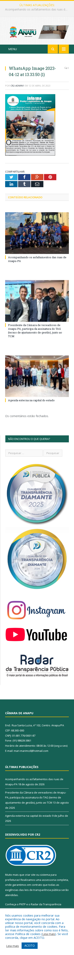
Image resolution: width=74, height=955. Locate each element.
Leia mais (48, 934)
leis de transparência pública (42, 890)
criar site (30, 875)
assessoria (49, 880)
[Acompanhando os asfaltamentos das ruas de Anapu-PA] (37, 233)
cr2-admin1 (17, 85)
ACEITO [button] (29, 945)
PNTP (22, 904)
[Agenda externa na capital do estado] (37, 376)
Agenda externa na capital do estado (31, 400)
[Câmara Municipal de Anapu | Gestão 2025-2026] (37, 31)
